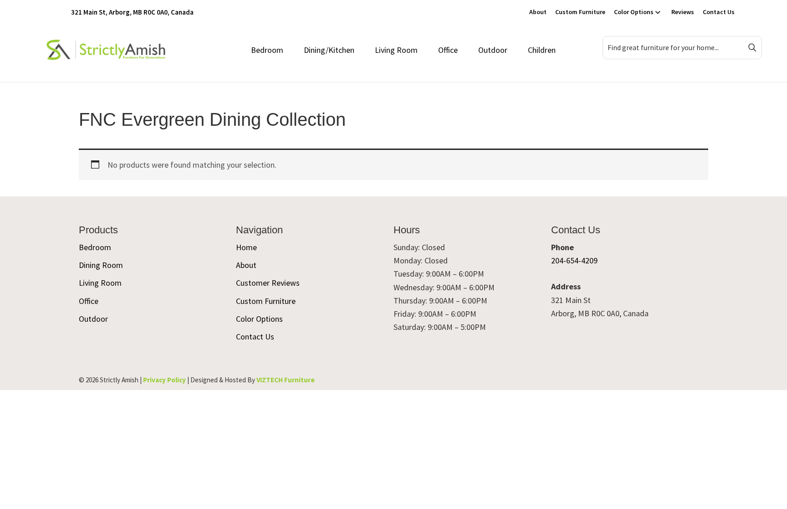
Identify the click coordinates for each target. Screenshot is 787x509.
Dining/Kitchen (329, 50)
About (538, 12)
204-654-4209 (574, 260)
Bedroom (267, 50)
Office (448, 50)
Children (542, 50)
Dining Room (101, 265)
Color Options (634, 12)
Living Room (396, 50)
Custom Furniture (580, 12)
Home (246, 247)
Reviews (682, 12)
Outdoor (492, 50)
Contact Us (719, 12)
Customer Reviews (268, 283)
